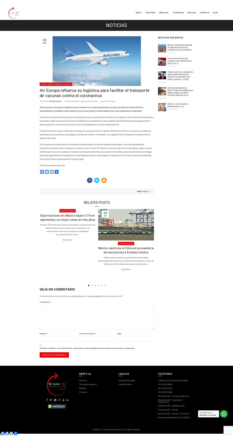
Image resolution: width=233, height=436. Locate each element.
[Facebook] (89, 180)
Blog (215, 13)
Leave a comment (107, 101)
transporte (92, 101)
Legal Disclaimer (125, 384)
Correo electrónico (87, 333)
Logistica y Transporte (63, 84)
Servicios (163, 13)
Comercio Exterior (47, 84)
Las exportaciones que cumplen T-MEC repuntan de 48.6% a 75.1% (179, 61)
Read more (67, 240)
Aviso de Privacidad (127, 380)
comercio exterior (71, 101)
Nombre (44, 333)
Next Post (142, 191)
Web (119, 334)
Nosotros (150, 13)
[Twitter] (97, 180)
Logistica (83, 101)
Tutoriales (178, 13)
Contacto (205, 13)
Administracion (55, 101)
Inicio (138, 13)
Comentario (45, 302)
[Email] (104, 180)
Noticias (191, 13)
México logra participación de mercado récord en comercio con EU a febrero (179, 47)
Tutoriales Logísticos (88, 384)
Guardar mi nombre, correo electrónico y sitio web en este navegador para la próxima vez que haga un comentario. (87, 348)
